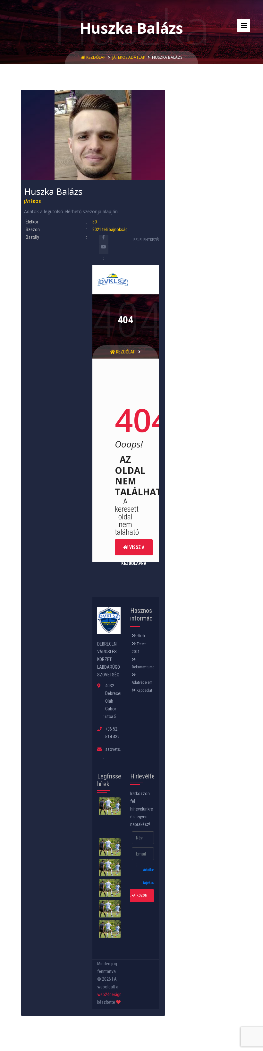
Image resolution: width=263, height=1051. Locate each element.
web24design (109, 994)
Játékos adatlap (128, 57)
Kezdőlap (95, 57)
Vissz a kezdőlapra (133, 550)
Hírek (140, 636)
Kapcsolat (144, 690)
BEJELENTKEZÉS (147, 240)
